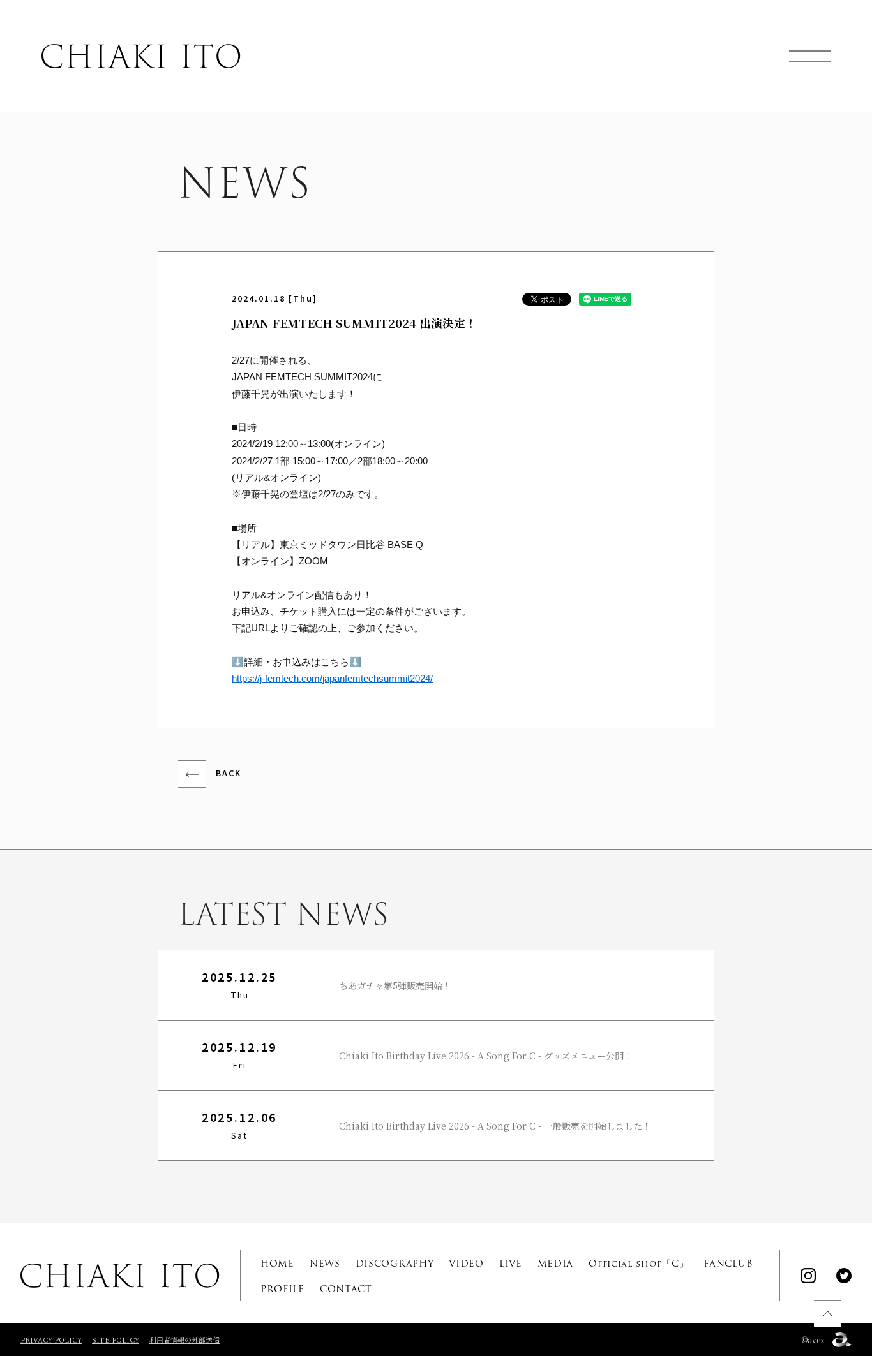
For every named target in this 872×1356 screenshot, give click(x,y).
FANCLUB (728, 1264)
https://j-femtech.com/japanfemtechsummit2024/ (332, 678)
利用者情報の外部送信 (184, 1339)
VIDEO (466, 1264)
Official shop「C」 (638, 1264)
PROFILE (282, 1289)
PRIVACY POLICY (51, 1339)
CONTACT (346, 1289)
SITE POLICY (115, 1339)
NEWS (325, 1264)
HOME (277, 1264)
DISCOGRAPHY (395, 1264)
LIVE (510, 1264)
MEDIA (555, 1264)
